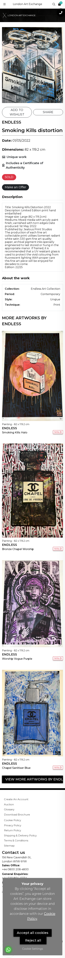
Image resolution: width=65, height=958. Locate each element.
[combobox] (20, 87)
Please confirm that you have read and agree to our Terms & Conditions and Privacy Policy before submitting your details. (34, 107)
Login (46, 147)
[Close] (57, 3)
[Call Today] (61, 12)
